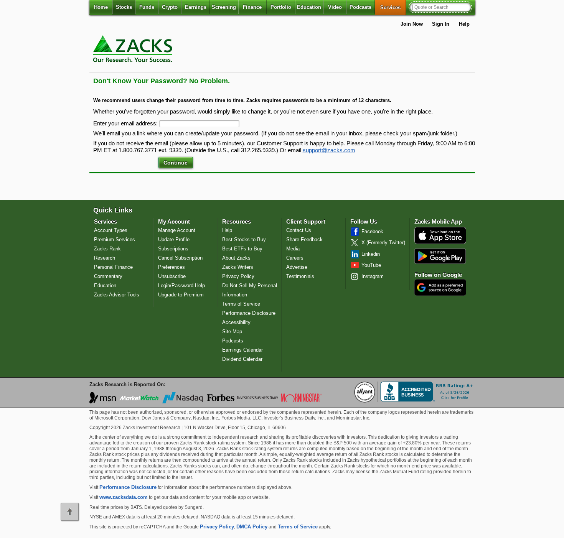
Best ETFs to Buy (242, 249)
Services (393, 7)
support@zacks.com (329, 150)
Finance (252, 7)
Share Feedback (304, 239)
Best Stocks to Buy (244, 239)
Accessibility (236, 322)
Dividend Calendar (242, 359)
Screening (224, 7)
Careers (294, 258)
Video (335, 7)
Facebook (372, 231)
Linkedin (370, 254)
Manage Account (176, 230)
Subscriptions (173, 249)
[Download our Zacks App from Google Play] (440, 256)
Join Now (412, 24)
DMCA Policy (251, 527)
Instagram (372, 276)
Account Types (110, 230)
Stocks (124, 7)
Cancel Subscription (180, 258)
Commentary (108, 276)
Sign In (440, 24)
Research (104, 258)
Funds (146, 7)
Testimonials (300, 276)
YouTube (371, 265)
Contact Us (298, 230)
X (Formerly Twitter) (383, 242)
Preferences (171, 267)
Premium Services (114, 239)
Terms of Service (241, 304)
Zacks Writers (237, 267)
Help (464, 24)
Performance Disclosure (248, 313)
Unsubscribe (172, 276)
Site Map (232, 331)
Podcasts (360, 7)
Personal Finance (113, 267)
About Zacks (236, 258)
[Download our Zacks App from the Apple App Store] (440, 243)
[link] (133, 67)
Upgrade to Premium (181, 295)
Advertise (296, 267)
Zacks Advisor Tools (116, 295)
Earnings (195, 7)
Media (293, 249)
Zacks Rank (107, 249)
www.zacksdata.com (123, 497)
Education (309, 7)
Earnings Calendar (242, 350)
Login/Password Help (181, 285)
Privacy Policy (238, 276)
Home (101, 7)
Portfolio (280, 7)
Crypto (170, 7)
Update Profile (174, 239)
